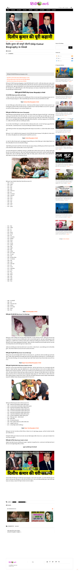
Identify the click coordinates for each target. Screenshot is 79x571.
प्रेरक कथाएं (13, 9)
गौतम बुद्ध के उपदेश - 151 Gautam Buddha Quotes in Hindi (64, 160)
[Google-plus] (61, 8)
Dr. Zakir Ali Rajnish (66, 238)
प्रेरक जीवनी (19, 9)
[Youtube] (66, 8)
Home (7, 41)
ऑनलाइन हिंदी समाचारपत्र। (63, 195)
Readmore (70, 81)
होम (8, 9)
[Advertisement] (30, 64)
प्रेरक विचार (25, 9)
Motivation (11, 41)
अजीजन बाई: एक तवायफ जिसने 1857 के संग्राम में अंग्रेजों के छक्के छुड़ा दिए (18, 519)
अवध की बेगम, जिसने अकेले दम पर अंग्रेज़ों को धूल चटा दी (41, 519)
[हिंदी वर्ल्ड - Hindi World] (39, 5)
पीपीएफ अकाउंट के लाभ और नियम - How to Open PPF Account (64, 177)
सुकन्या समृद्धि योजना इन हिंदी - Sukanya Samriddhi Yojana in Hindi (64, 125)
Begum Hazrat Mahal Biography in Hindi (31, 362)
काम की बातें (54, 9)
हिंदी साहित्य (30, 9)
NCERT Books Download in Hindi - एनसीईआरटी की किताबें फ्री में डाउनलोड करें (63, 74)
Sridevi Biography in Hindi (31, 138)
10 (57, 226)
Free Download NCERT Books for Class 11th (64, 211)
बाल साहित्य (36, 9)
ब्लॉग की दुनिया (42, 9)
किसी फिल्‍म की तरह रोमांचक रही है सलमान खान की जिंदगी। (17, 81)
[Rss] (65, 8)
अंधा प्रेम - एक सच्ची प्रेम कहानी (63, 229)
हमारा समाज (48, 9)
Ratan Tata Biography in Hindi (32, 428)
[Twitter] (63, 8)
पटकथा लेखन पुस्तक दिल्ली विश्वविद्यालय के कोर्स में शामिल (63, 92)
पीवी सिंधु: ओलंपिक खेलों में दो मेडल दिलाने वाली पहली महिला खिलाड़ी (18, 79)
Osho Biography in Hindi (31, 311)
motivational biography (19, 41)
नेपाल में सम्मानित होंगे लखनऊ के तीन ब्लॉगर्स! (63, 109)
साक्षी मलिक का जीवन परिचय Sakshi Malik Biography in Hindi (18, 77)
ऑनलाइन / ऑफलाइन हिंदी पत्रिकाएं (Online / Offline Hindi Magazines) (64, 142)
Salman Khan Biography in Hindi (31, 102)
